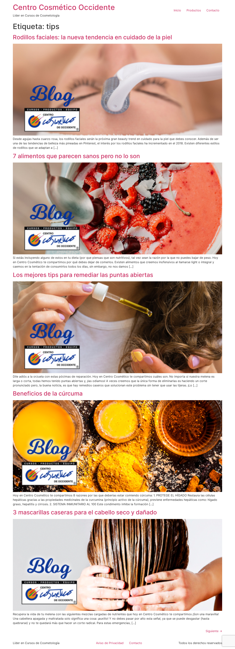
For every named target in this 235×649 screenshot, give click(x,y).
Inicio (177, 10)
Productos (194, 10)
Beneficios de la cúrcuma (48, 393)
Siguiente (214, 631)
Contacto (212, 10)
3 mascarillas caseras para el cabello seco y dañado (85, 512)
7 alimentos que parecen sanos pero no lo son (76, 156)
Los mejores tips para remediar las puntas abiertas (83, 274)
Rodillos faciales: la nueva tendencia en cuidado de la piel (92, 37)
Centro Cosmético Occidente (64, 7)
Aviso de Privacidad (110, 643)
